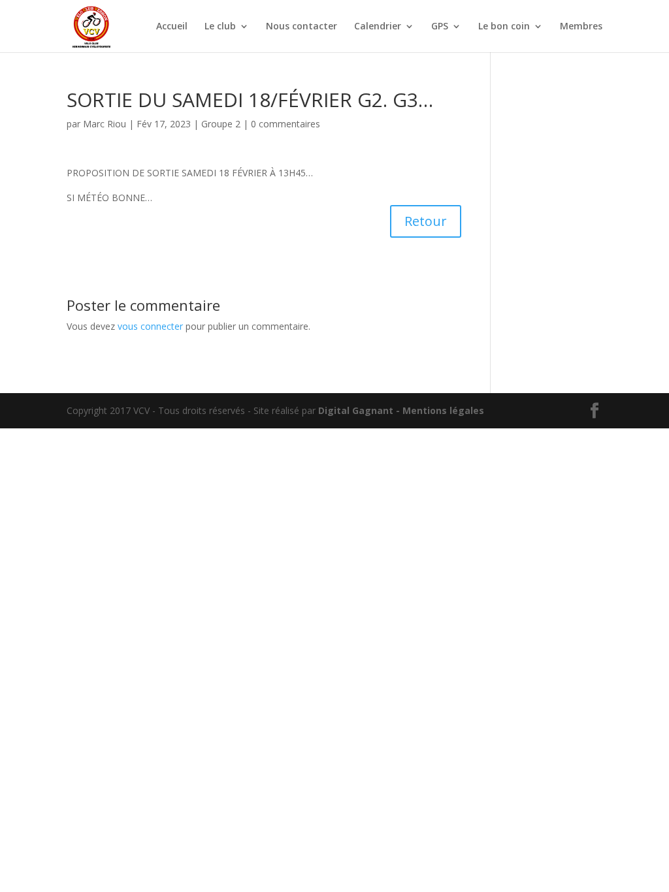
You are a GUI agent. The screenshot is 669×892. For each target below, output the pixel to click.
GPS (439, 27)
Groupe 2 (220, 124)
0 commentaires (285, 124)
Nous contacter (301, 27)
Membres (581, 27)
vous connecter (150, 326)
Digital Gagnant (355, 410)
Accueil (172, 27)
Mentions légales (443, 410)
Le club (220, 27)
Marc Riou (104, 124)
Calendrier (377, 27)
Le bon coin (504, 27)
